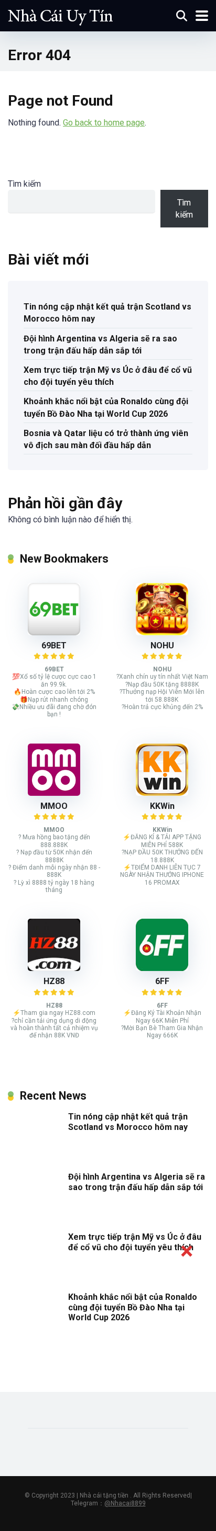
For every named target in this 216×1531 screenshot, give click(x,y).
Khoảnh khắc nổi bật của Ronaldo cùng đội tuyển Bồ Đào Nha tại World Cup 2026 (106, 407)
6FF (162, 981)
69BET (54, 645)
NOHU (162, 645)
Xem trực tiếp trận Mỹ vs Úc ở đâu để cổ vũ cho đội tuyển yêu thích (108, 376)
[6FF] (162, 968)
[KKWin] (162, 793)
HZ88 (54, 981)
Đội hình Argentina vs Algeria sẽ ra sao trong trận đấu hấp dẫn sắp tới (100, 345)
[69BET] (54, 632)
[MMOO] (54, 793)
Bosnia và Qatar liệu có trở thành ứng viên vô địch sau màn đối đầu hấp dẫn (106, 439)
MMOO (54, 806)
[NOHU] (162, 632)
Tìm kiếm (24, 184)
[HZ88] (54, 968)
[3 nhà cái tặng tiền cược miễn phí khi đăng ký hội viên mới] (60, 14)
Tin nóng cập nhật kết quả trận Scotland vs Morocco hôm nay (107, 313)
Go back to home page (104, 123)
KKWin (162, 806)
